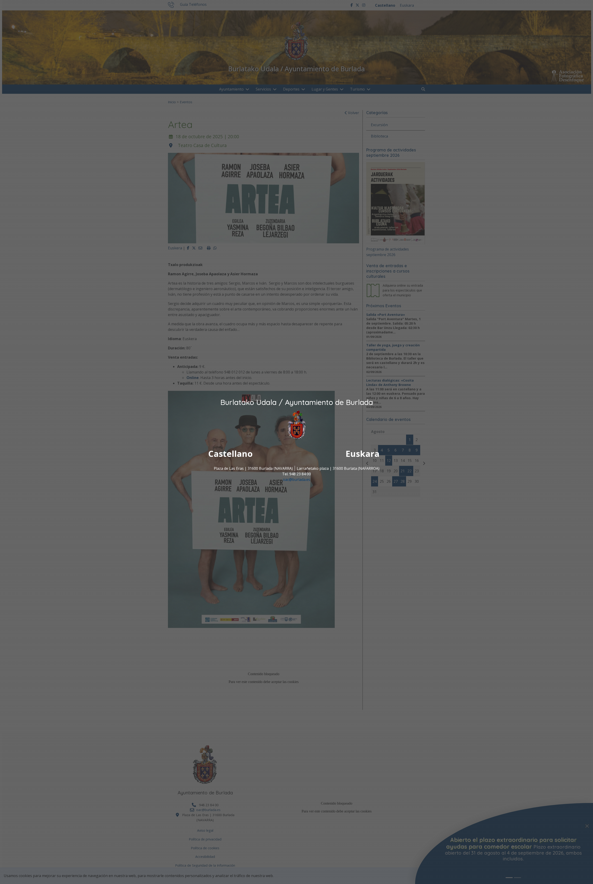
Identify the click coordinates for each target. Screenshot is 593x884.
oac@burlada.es (296, 479)
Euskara (362, 454)
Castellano (230, 454)
